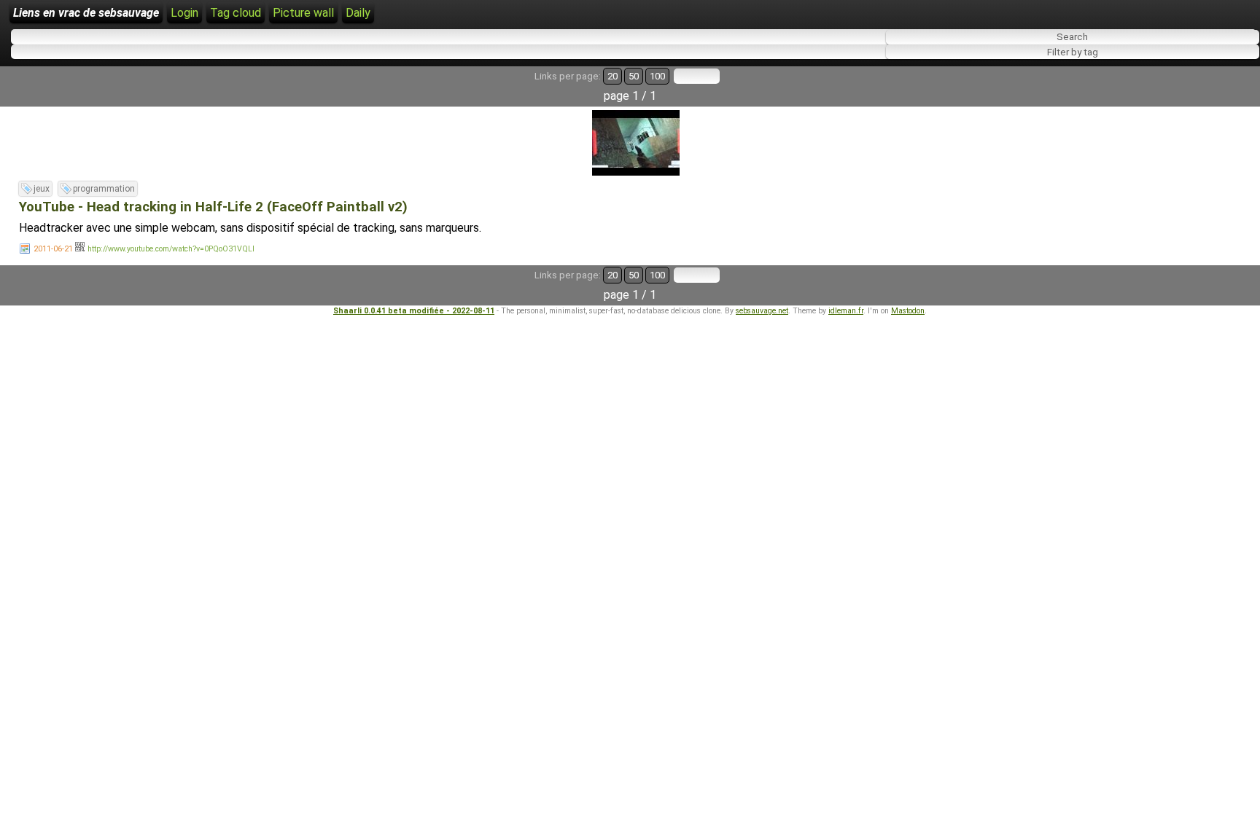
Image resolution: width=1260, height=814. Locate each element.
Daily (358, 13)
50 (634, 76)
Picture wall (303, 13)
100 (657, 76)
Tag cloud (235, 13)
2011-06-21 (53, 249)
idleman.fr (845, 311)
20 (612, 76)
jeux (42, 189)
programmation (104, 189)
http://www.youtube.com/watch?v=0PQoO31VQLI (171, 249)
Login (184, 13)
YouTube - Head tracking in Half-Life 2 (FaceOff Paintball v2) (213, 207)
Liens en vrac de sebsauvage (86, 13)
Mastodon (908, 311)
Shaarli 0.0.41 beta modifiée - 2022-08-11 (413, 311)
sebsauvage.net (762, 311)
